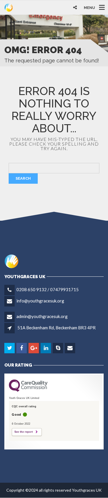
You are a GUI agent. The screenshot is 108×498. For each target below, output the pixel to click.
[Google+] (34, 348)
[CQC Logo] (28, 390)
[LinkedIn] (46, 348)
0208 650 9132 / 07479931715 (47, 289)
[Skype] (58, 348)
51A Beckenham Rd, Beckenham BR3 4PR (56, 327)
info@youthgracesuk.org (40, 300)
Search (23, 178)
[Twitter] (10, 348)
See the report (23, 431)
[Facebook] (22, 348)
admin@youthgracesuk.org (42, 316)
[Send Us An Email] (70, 348)
